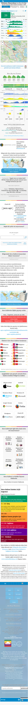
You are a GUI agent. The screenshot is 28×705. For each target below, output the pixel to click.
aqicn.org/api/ (21, 221)
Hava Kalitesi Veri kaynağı (13, 627)
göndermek (24, 688)
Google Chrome (7, 403)
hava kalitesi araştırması (14, 615)
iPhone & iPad (7, 382)
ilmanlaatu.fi (20, 148)
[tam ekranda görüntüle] (25, 11)
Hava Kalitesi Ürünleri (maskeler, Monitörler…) (13, 631)
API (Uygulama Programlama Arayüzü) (13, 632)
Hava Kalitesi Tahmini (13, 629)
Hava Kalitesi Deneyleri (13, 619)
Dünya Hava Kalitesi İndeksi (19, 573)
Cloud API (20, 413)
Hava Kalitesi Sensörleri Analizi (13, 620)
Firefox (20, 403)
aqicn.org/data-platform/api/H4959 (20, 216)
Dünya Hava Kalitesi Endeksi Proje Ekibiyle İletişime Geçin (13, 609)
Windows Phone (7, 393)
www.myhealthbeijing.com (9, 559)
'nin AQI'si (9, 11)
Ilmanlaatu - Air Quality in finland (13, 666)
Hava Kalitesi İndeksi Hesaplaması (13, 628)
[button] (14, 50)
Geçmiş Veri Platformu (13, 633)
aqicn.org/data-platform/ (14, 334)
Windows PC (20, 393)
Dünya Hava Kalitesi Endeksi (15, 570)
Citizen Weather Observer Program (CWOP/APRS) (14, 664)
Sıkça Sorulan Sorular (13, 624)
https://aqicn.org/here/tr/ (14, 185)
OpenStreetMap (19, 61)
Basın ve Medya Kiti (13, 611)
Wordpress (7, 413)
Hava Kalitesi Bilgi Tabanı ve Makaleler (13, 618)
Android (20, 382)
